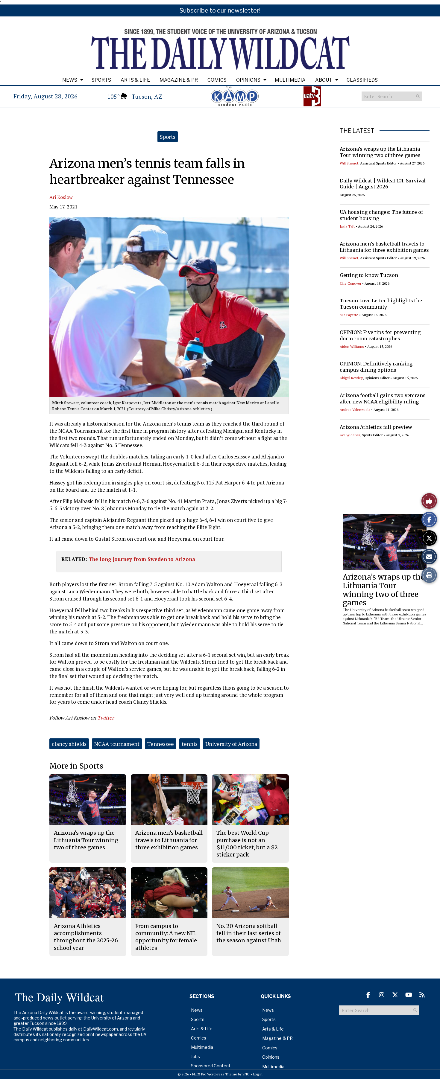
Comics (217, 80)
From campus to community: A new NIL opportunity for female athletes (166, 937)
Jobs (195, 1056)
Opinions (248, 80)
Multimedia (290, 80)
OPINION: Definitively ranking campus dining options (376, 367)
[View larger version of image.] (169, 307)
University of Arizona (231, 743)
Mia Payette (349, 315)
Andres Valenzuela (355, 409)
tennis (190, 743)
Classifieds (362, 80)
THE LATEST (357, 130)
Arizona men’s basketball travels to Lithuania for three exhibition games (384, 247)
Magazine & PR (179, 80)
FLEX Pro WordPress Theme (214, 1074)
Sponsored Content (210, 1065)
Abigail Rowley (351, 378)
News (69, 80)
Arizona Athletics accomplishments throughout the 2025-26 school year (86, 937)
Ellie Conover (350, 283)
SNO (246, 1074)
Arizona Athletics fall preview (376, 427)
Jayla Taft (347, 226)
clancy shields (69, 743)
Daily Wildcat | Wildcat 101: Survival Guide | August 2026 (383, 184)
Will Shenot (349, 163)
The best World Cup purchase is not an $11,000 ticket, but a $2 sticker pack (247, 843)
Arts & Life (135, 80)
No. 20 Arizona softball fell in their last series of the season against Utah (248, 933)
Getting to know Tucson (369, 275)
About (323, 80)
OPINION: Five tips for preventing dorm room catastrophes (380, 335)
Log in (258, 1074)
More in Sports (76, 766)
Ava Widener (350, 435)
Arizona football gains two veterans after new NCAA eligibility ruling (383, 398)
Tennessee (160, 743)
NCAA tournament (116, 743)
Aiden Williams (352, 346)
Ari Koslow (61, 197)
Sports (101, 80)
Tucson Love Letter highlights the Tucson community (381, 304)
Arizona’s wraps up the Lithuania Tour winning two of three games (380, 152)
